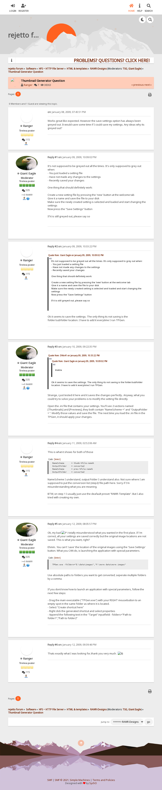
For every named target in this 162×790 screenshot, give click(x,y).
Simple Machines (80, 780)
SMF (49, 780)
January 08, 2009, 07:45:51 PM (67, 112)
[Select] (57, 459)
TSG (125, 68)
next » (148, 84)
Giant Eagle (134, 68)
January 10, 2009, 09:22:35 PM (72, 346)
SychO (93, 783)
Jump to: (105, 722)
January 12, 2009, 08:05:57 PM (72, 524)
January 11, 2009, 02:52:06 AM (72, 443)
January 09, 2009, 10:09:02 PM (72, 157)
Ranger (28, 85)
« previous (137, 84)
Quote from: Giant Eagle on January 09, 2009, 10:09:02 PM (76, 255)
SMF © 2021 (62, 780)
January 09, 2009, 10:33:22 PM (72, 246)
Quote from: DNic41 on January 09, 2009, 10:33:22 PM (74, 355)
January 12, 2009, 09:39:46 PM (72, 644)
